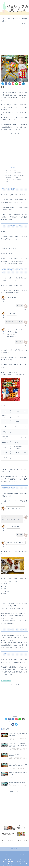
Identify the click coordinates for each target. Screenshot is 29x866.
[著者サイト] (12, 724)
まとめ (7, 181)
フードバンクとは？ (11, 170)
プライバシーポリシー (21, 855)
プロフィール (21, 859)
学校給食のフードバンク (12, 177)
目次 (12, 167)
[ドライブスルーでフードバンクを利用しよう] (9, 83)
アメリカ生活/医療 (7, 680)
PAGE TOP (15, 849)
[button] (26, 418)
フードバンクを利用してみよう (13, 173)
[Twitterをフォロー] (16, 724)
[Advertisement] (14, 39)
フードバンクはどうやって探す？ (14, 179)
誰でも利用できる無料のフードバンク (15, 175)
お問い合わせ (8, 859)
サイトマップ (8, 855)
